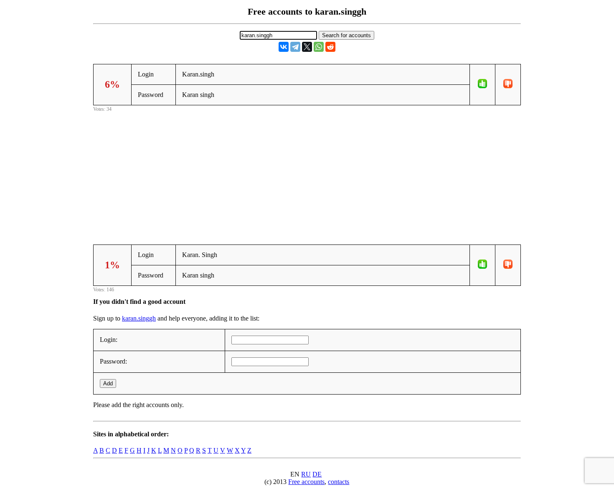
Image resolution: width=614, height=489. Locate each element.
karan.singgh (139, 318)
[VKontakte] (284, 47)
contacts (338, 481)
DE (317, 474)
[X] (307, 47)
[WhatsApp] (319, 47)
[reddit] (330, 47)
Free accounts (306, 481)
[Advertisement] (307, 172)
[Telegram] (295, 47)
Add (108, 383)
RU (306, 474)
